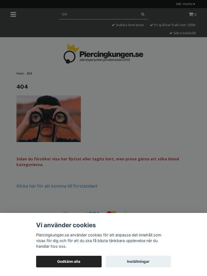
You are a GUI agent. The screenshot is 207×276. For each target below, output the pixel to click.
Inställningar (138, 261)
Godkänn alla (68, 261)
